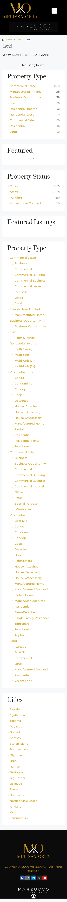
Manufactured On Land (31, 589)
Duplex (20, 555)
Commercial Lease (23, 86)
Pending (16, 197)
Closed (14, 186)
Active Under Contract (25, 203)
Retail (19, 303)
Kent (13, 812)
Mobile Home (24, 595)
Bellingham (18, 772)
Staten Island (19, 743)
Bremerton (17, 795)
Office (19, 297)
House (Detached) (27, 412)
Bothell (15, 732)
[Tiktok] (27, 878)
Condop (20, 389)
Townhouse (23, 446)
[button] (54, 11)
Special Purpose (26, 503)
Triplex (19, 635)
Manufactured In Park (25, 91)
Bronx (14, 760)
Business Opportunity (25, 97)
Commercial (23, 269)
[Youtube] (44, 878)
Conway (15, 738)
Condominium (25, 383)
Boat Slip (21, 520)
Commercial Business (30, 280)
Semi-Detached (26, 612)
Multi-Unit (22, 355)
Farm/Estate (23, 560)
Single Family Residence (32, 618)
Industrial (21, 292)
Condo (19, 377)
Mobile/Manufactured (30, 600)
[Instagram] (39, 878)
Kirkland (16, 806)
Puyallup (16, 726)
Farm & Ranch (25, 337)
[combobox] (23, 54)
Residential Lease (22, 114)
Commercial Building (30, 274)
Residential (18, 126)
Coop (18, 395)
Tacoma (15, 720)
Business (21, 263)
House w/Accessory (28, 417)
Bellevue (16, 783)
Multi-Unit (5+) (25, 366)
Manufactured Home (29, 315)
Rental (19, 429)
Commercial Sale (22, 120)
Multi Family (23, 349)
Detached (21, 400)
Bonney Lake (19, 749)
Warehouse (23, 509)
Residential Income (23, 108)
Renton (15, 766)
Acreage (20, 646)
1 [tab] (35, 159)
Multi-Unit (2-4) (25, 360)
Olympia (16, 755)
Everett (15, 789)
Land (18, 39)
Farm (13, 103)
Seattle (15, 709)
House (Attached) (27, 406)
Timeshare (22, 623)
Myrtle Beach (19, 715)
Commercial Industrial (30, 486)
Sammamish (19, 818)
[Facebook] (22, 878)
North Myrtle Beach (24, 800)
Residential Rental (27, 440)
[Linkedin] (33, 878)
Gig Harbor (17, 778)
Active (14, 191)
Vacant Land (23, 681)
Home (9, 39)
